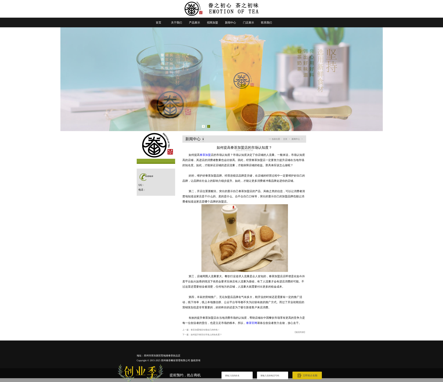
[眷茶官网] (221, 16)
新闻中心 (230, 22)
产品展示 (194, 22)
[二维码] (434, 341)
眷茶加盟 (205, 154)
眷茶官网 (251, 322)
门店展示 (248, 22)
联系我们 (266, 22)
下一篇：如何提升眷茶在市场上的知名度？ (202, 334)
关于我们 (176, 22)
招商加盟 (212, 22)
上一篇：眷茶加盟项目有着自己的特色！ (201, 330)
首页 (158, 22)
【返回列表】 (300, 332)
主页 (285, 139)
